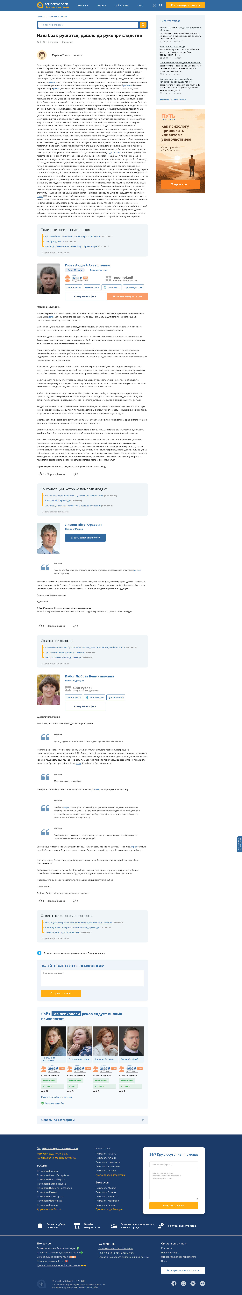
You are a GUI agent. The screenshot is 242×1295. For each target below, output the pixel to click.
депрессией (115, 152)
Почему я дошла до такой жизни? (62, 932)
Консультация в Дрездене (85, 690)
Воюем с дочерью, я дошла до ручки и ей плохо (181, 28)
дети (50, 316)
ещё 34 (70, 1091)
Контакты (166, 1248)
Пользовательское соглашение (115, 1248)
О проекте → (181, 184)
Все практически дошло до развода (63, 657)
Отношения (67, 42)
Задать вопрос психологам (55, 252)
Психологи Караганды (108, 1166)
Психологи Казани (47, 1192)
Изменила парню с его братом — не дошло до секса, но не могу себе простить (85, 647)
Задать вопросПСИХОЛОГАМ (239, 844)
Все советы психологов (173, 99)
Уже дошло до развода (172, 46)
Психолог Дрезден (74, 680)
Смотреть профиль (85, 296)
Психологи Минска (106, 1187)
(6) (116, 697)
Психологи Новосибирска (51, 1179)
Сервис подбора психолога (56, 1226)
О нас (164, 1261)
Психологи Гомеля (106, 1192)
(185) (92, 287)
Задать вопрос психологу (85, 537)
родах (56, 88)
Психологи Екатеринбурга (51, 1183)
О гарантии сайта (54, 1103)
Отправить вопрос (173, 1205)
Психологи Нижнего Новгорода (54, 1187)
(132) (133, 287)
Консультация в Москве (125, 280)
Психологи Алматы (106, 1153)
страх (134, 846)
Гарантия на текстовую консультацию (58, 1252)
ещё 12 (44, 1091)
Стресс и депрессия (48, 1087)
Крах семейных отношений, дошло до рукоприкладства (73, 236)
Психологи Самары (47, 1205)
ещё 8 (96, 1091)
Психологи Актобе (106, 1170)
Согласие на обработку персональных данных (123, 1256)
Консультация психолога (185, 5)
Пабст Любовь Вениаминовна (89, 676)
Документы (106, 1243)
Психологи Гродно (106, 1205)
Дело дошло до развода (57, 500)
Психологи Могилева (107, 1200)
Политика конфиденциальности (116, 1252)
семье (40, 196)
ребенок (127, 85)
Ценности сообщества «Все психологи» (58, 1265)
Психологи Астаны (106, 1157)
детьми (137, 570)
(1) (114, 287)
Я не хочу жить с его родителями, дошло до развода (72, 927)
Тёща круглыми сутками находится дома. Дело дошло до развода (78, 922)
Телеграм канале (96, 953)
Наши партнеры (170, 1252)
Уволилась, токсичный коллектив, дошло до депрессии (73, 505)
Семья (72, 1086)
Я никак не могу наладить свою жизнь (180, 62)
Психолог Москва (98, 270)
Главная (41, 16)
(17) (96, 697)
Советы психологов (58, 16)
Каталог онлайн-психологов (56, 1097)
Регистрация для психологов (183, 1270)
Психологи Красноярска (50, 1196)
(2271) (74, 697)
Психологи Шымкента (108, 1162)
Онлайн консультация (92, 1226)
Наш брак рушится (54, 241)
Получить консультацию (127, 296)
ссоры (52, 81)
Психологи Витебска (107, 1196)
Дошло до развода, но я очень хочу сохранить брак (71, 246)
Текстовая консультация (182, 1225)
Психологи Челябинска (49, 1200)
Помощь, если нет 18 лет (51, 1261)
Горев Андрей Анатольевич (87, 265)
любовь (95, 789)
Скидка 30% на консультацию (53, 1256)
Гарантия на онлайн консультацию (56, 1248)
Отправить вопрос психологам (178, 1256)
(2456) (74, 287)
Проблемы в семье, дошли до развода (64, 652)
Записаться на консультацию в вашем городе (137, 1226)
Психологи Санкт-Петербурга (53, 1175)
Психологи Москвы (47, 1171)
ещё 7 (122, 1091)
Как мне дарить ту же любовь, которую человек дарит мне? (176, 80)
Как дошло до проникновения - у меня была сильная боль (74, 495)
